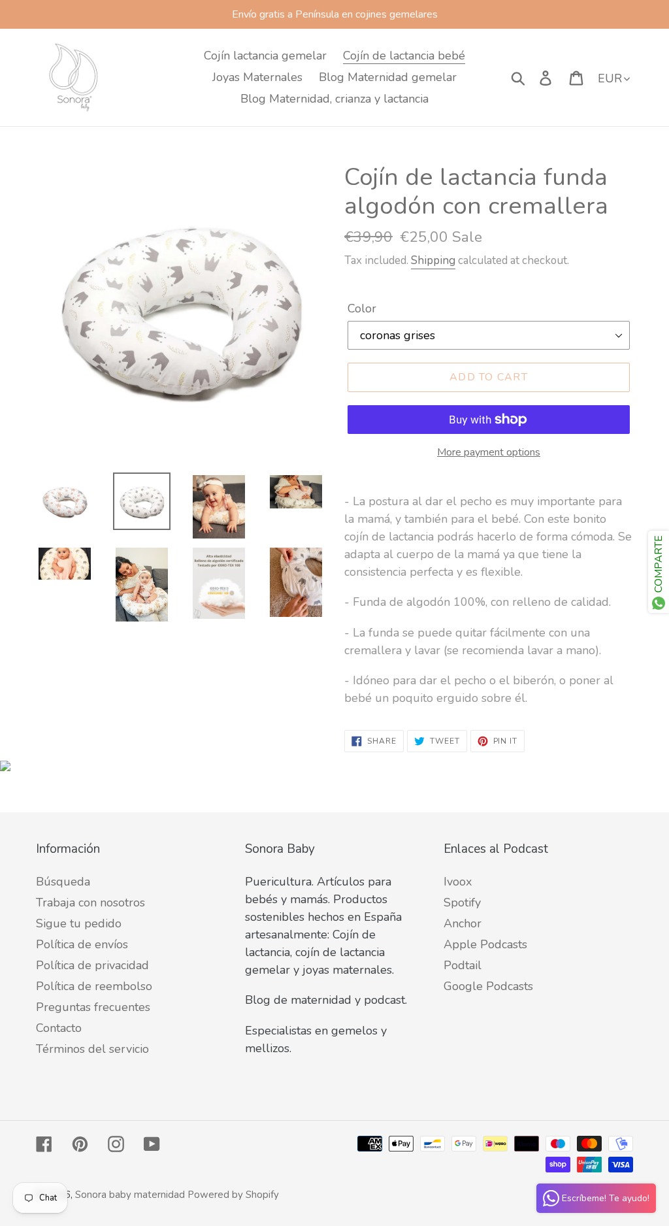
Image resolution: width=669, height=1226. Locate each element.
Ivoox (458, 881)
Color (362, 308)
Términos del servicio (92, 1049)
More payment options (488, 452)
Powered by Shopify (233, 1194)
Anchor (462, 923)
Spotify (462, 902)
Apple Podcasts (485, 944)
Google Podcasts (488, 986)
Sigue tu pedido (79, 923)
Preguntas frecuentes (93, 1007)
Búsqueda (63, 881)
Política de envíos (82, 944)
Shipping (433, 260)
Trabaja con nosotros (90, 902)
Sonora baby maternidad (130, 1194)
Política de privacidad (92, 965)
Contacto (59, 1028)
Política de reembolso (94, 986)
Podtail (462, 965)
